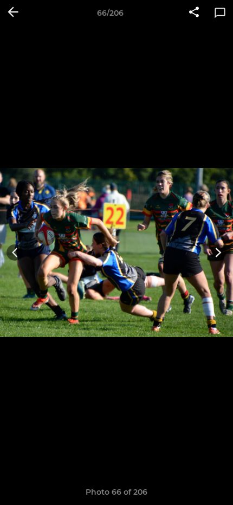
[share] (193, 13)
